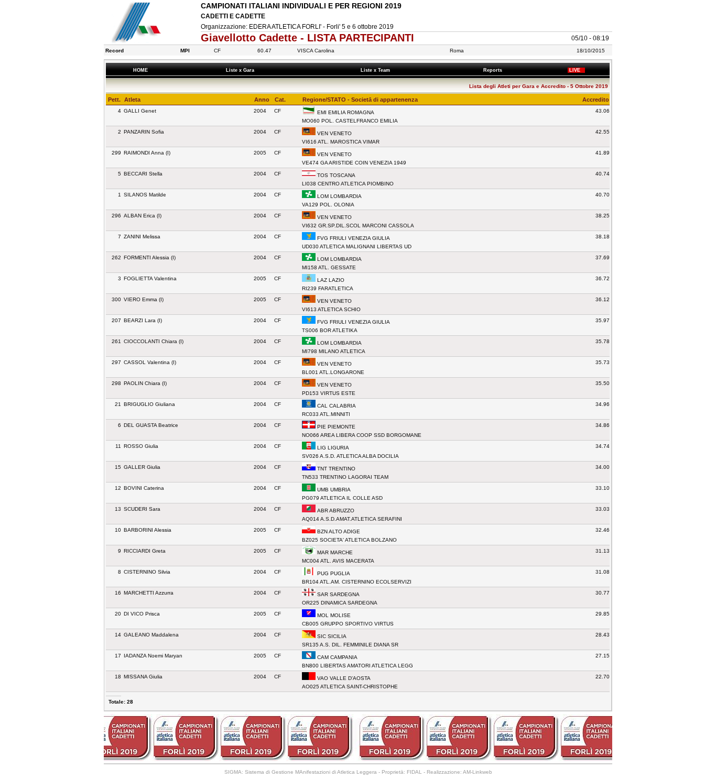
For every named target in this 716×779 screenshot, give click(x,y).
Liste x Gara (241, 70)
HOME (140, 70)
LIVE (576, 70)
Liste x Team (377, 70)
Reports (494, 70)
